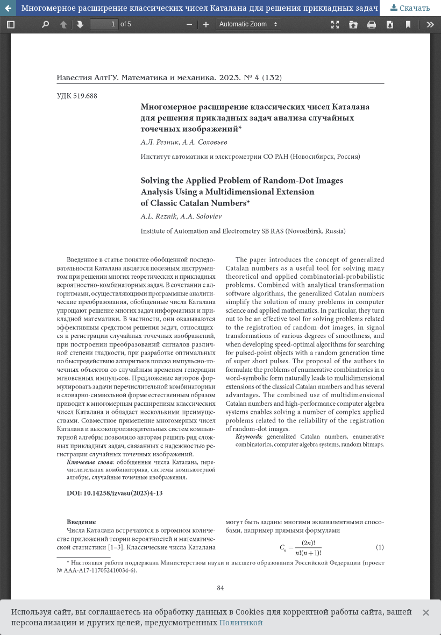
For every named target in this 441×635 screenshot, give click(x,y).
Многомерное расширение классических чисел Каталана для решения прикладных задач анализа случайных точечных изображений (231, 8)
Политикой (241, 622)
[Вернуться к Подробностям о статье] (8, 8)
